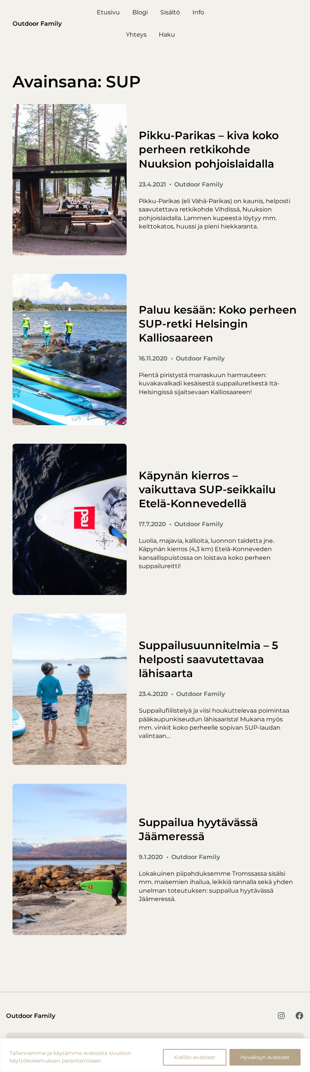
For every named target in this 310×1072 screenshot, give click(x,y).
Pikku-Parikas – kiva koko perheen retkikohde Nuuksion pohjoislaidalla (209, 149)
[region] (155, 1055)
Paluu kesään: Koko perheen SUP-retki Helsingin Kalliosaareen (218, 323)
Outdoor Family (37, 23)
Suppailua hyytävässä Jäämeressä (198, 829)
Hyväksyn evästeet (265, 1057)
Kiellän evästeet (194, 1057)
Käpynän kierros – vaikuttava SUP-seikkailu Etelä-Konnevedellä (207, 489)
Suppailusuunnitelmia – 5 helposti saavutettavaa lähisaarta (208, 659)
